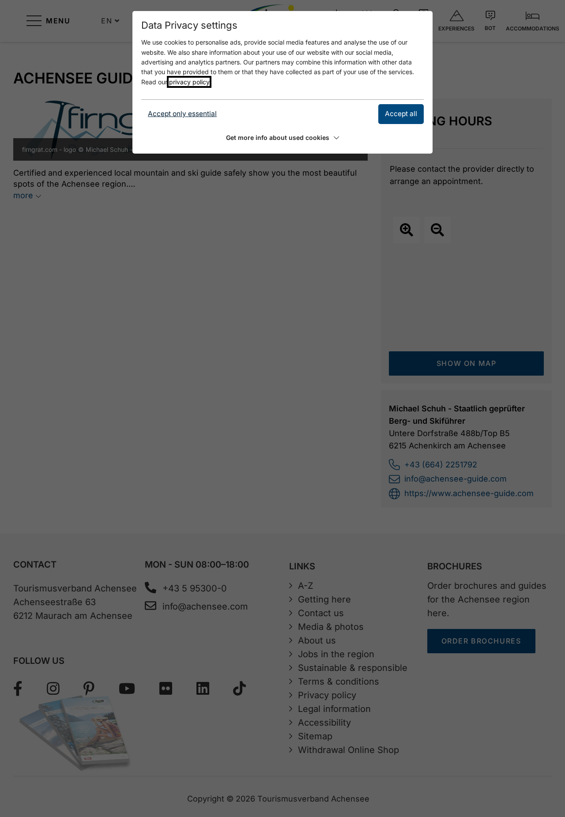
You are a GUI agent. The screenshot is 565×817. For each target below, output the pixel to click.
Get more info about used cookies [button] (277, 137)
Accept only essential (182, 113)
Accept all (401, 113)
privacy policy (189, 82)
